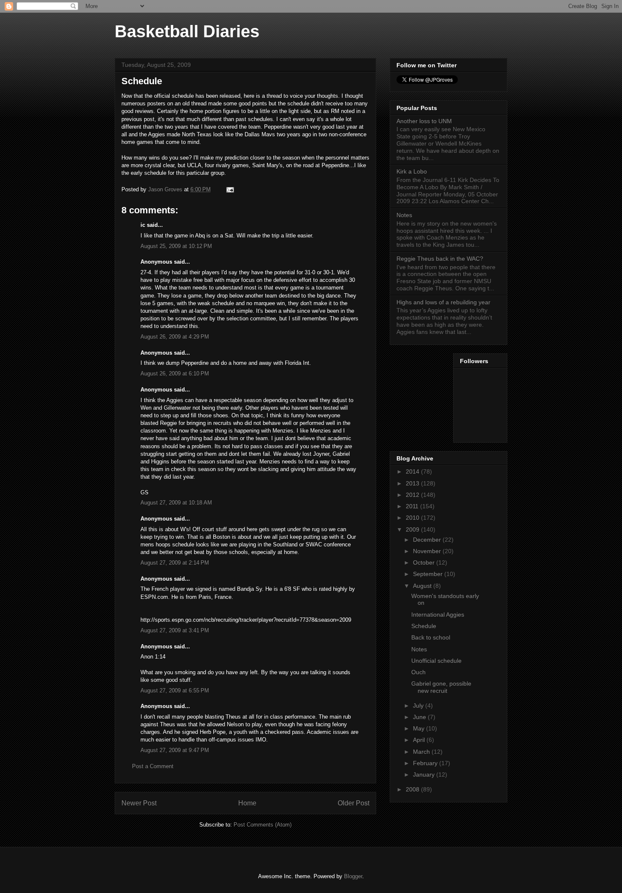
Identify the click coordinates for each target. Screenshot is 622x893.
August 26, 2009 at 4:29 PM (174, 336)
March (422, 751)
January (424, 774)
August (423, 585)
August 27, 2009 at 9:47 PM (174, 750)
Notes (404, 215)
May (419, 728)
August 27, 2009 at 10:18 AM (176, 502)
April (420, 739)
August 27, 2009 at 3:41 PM (174, 630)
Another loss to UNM (424, 121)
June (420, 717)
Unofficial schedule (436, 660)
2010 (413, 517)
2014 (413, 471)
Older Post (353, 803)
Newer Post (139, 803)
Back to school (430, 637)
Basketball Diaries (187, 31)
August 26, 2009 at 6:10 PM (174, 373)
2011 (413, 506)
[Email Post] (229, 189)
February (426, 763)
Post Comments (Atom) (263, 824)
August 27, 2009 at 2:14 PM (174, 563)
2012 (413, 494)
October (424, 562)
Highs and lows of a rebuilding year (443, 302)
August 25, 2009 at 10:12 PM (176, 246)
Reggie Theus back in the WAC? (439, 258)
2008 (413, 789)
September (428, 574)
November (428, 551)
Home (247, 803)
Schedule (423, 626)
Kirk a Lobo (411, 171)
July (419, 705)
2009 (413, 529)
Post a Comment (152, 766)
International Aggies (437, 614)
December (428, 539)
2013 (413, 483)
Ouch (418, 672)
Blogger (353, 876)
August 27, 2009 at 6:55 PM (174, 690)
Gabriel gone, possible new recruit (441, 687)
